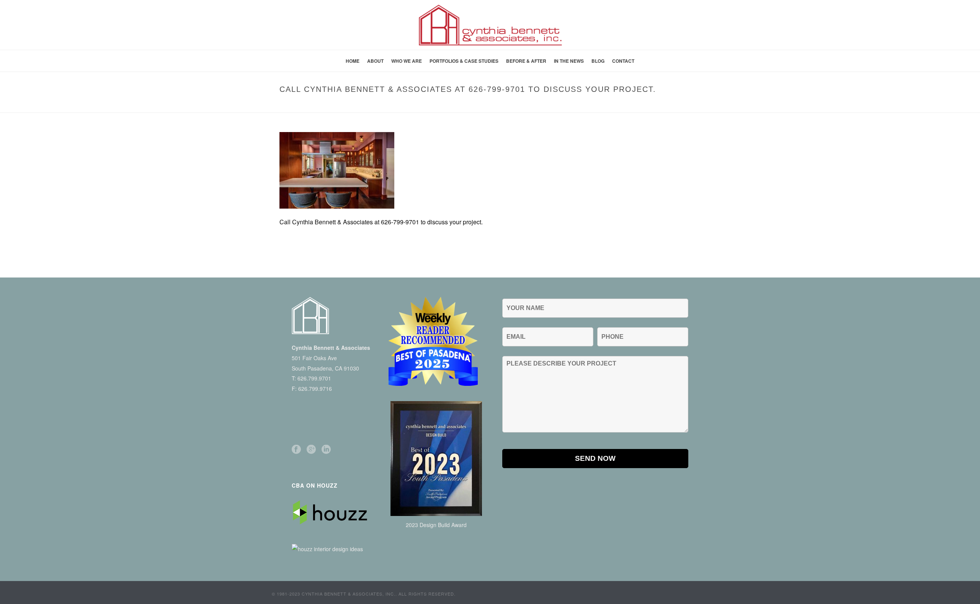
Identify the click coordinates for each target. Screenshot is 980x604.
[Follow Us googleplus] (311, 449)
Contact (623, 60)
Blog (597, 60)
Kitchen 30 (482, 105)
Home (352, 60)
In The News (569, 60)
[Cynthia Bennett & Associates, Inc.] (490, 25)
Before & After (526, 60)
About (375, 60)
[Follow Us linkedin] (326, 449)
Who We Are (406, 60)
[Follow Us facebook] (296, 449)
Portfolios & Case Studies (464, 60)
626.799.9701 (314, 378)
